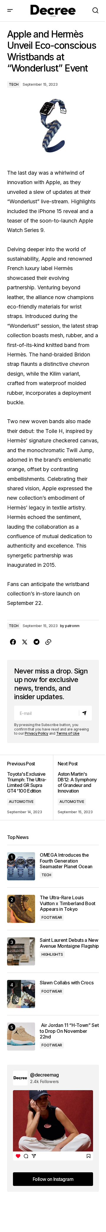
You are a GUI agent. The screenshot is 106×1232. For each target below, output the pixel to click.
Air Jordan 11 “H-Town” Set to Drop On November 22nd (69, 1030)
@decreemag (44, 1075)
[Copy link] (48, 642)
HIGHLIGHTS (52, 954)
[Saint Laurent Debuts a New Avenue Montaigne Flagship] (21, 951)
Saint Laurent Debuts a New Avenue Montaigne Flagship (69, 943)
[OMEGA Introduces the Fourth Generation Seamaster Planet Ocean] (21, 866)
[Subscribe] (85, 713)
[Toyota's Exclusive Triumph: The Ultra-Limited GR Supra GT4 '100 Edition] (30, 787)
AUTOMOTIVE (21, 801)
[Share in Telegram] (36, 642)
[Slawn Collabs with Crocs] (21, 994)
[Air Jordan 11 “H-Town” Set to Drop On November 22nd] (21, 1036)
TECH (14, 84)
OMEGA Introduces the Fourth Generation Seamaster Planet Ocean (66, 860)
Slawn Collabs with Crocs (66, 983)
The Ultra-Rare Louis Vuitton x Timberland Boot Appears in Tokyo (67, 903)
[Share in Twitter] (25, 642)
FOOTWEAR (52, 917)
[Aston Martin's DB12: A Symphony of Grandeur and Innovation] (76, 787)
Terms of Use (68, 733)
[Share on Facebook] (13, 642)
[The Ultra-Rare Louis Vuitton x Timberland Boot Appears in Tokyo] (21, 909)
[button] (10, 10)
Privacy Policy (36, 733)
